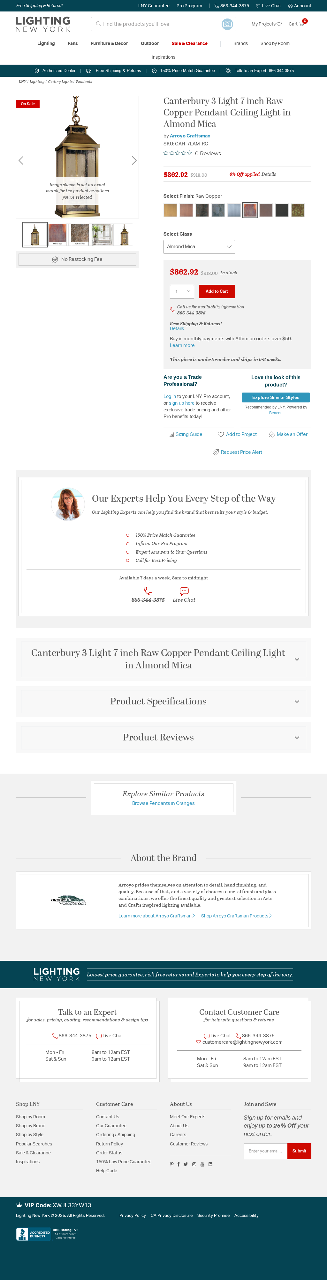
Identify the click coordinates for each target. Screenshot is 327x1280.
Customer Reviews (189, 1144)
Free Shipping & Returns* (39, 6)
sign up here (181, 403)
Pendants (84, 81)
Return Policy (109, 1144)
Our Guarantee (111, 1126)
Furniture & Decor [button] (109, 43)
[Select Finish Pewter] (234, 210)
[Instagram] (194, 1164)
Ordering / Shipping (115, 1135)
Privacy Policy (132, 1216)
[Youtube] (202, 1164)
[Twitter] (185, 1164)
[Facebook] (178, 1164)
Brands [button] (240, 43)
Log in (170, 396)
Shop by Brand (30, 1126)
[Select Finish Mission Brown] (218, 210)
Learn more (182, 345)
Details (269, 173)
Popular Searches (34, 1144)
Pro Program (189, 6)
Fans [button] (73, 43)
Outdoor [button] (150, 43)
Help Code (106, 1171)
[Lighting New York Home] (43, 24)
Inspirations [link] (163, 57)
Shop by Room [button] (275, 43)
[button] (299, 6)
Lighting (37, 81)
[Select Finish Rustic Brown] (266, 210)
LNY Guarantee (154, 6)
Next (134, 160)
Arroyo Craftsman (190, 136)
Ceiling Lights (60, 81)
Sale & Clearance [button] (190, 43)
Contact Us (107, 1117)
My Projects (264, 24)
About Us (179, 1126)
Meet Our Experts (187, 1117)
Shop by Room (30, 1117)
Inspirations (28, 1162)
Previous (21, 160)
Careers (178, 1135)
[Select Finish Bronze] (202, 210)
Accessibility (246, 1216)
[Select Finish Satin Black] (282, 210)
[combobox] (163, 24)
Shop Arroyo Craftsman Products (235, 916)
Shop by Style (29, 1135)
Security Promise (213, 1216)
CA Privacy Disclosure (172, 1216)
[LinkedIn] (210, 1164)
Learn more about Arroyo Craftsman (155, 916)
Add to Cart (217, 291)
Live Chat (271, 6)
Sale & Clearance (33, 1153)
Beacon (276, 413)
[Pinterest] (172, 1164)
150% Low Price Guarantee (123, 1162)
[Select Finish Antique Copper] (186, 210)
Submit (299, 1151)
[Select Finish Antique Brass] (170, 210)
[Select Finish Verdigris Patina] (298, 210)
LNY (22, 81)
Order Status (109, 1153)
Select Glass (178, 234)
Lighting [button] (46, 43)
